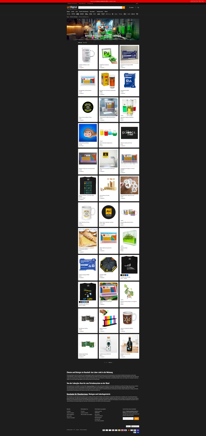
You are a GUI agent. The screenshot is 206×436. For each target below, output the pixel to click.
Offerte (106, 11)
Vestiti (72, 11)
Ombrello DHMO (103, 274)
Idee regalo (92, 11)
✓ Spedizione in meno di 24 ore (72, 3)
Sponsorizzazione (98, 417)
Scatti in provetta (103, 328)
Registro (136, 418)
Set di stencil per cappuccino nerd (127, 195)
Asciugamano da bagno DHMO (126, 64)
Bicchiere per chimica (83, 328)
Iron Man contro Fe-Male (125, 277)
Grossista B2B (97, 419)
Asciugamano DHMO (124, 90)
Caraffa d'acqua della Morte (105, 354)
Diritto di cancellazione (83, 429)
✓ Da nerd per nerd (90, 3)
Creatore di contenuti (99, 415)
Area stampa (97, 414)
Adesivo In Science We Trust (126, 142)
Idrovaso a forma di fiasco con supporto (128, 301)
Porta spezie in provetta (104, 195)
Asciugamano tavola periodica (85, 90)
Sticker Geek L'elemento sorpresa (106, 222)
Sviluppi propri (100, 11)
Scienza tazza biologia (83, 354)
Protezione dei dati (69, 429)
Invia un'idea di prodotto (99, 420)
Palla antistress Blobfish (84, 142)
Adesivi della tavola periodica (105, 247)
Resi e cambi (69, 416)
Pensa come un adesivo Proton (85, 117)
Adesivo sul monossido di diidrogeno (107, 168)
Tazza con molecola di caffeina (126, 328)
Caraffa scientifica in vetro (84, 64)
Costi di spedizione (70, 414)
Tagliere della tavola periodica (106, 301)
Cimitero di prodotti (84, 412)
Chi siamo (83, 411)
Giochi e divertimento (83, 11)
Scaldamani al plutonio (104, 64)
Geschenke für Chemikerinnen (77, 394)
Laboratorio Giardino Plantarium (126, 117)
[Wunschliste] (135, 7)
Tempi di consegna (70, 412)
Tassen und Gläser (90, 386)
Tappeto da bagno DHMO (84, 274)
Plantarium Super (123, 247)
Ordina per (80, 42)
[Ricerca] (123, 7)
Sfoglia (68, 11)
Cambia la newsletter (71, 417)
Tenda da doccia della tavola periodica (107, 117)
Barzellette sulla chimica (84, 303)
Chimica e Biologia (74, 16)
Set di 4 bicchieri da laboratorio (106, 142)
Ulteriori (110, 362)
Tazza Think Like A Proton (84, 222)
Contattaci (69, 411)
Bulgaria (135, 426)
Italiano (137, 3)
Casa (77, 11)
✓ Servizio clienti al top (82, 3)
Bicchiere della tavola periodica (126, 222)
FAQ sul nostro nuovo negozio (86, 414)
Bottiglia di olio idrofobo (125, 354)
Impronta (77, 429)
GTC (74, 429)
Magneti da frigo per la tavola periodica (87, 168)
